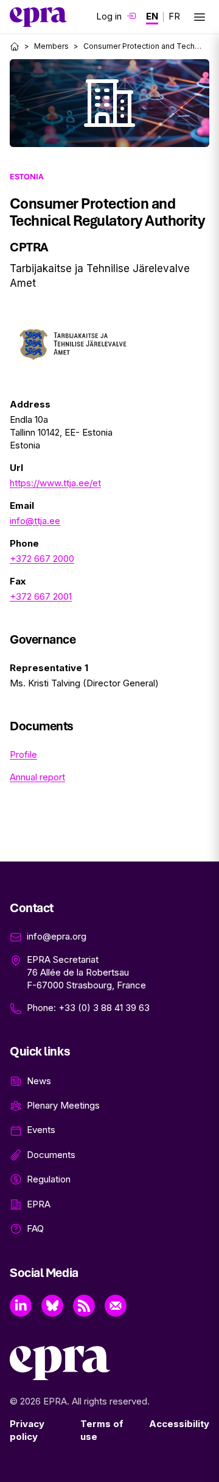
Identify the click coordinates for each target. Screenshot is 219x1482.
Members (51, 46)
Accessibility (179, 1424)
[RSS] (84, 1306)
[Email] (116, 1306)
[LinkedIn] (21, 1306)
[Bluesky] (52, 1306)
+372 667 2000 (42, 558)
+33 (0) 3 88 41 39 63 (104, 1007)
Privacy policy (27, 1430)
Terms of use (101, 1430)
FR (174, 16)
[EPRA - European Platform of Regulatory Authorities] (38, 17)
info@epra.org (56, 936)
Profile (23, 754)
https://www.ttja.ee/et (55, 483)
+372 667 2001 (41, 596)
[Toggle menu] (199, 17)
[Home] (14, 46)
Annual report (37, 777)
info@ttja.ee (35, 521)
